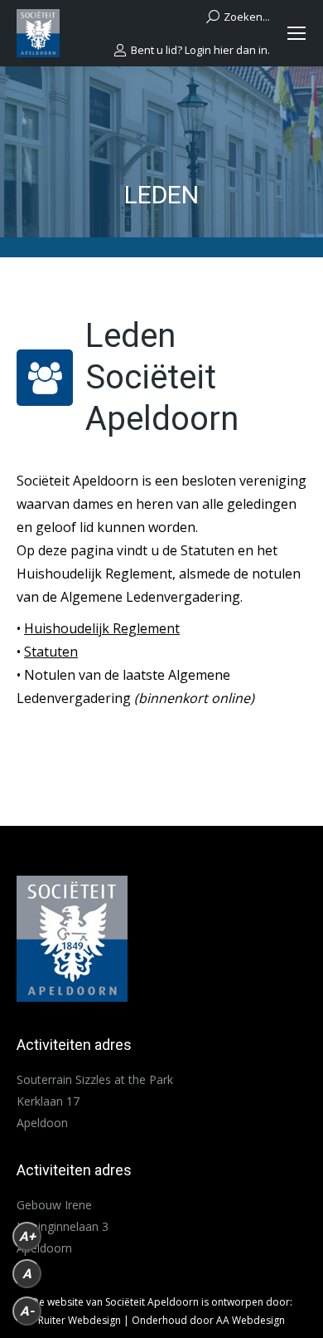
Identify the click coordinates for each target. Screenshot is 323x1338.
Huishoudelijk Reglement (102, 628)
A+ (27, 1236)
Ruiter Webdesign (79, 1320)
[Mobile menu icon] (296, 33)
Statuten (51, 651)
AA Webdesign (250, 1320)
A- (27, 1311)
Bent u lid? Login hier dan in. (200, 50)
